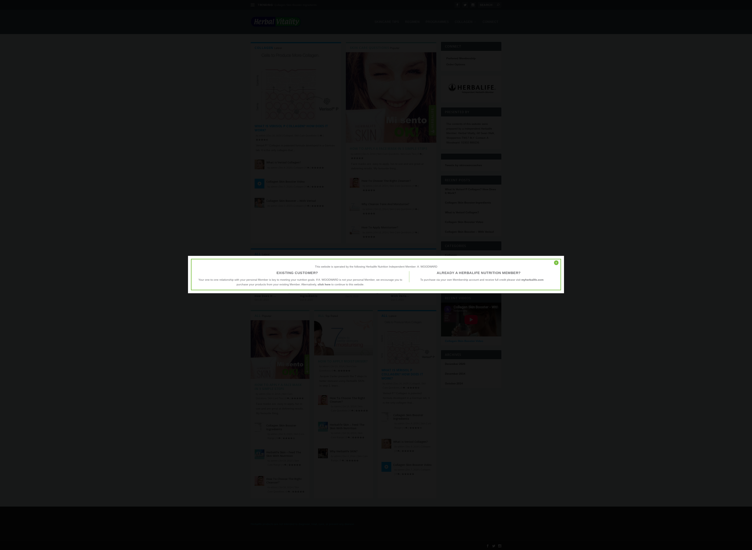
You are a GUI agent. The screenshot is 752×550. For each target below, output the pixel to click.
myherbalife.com (532, 279)
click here (324, 284)
